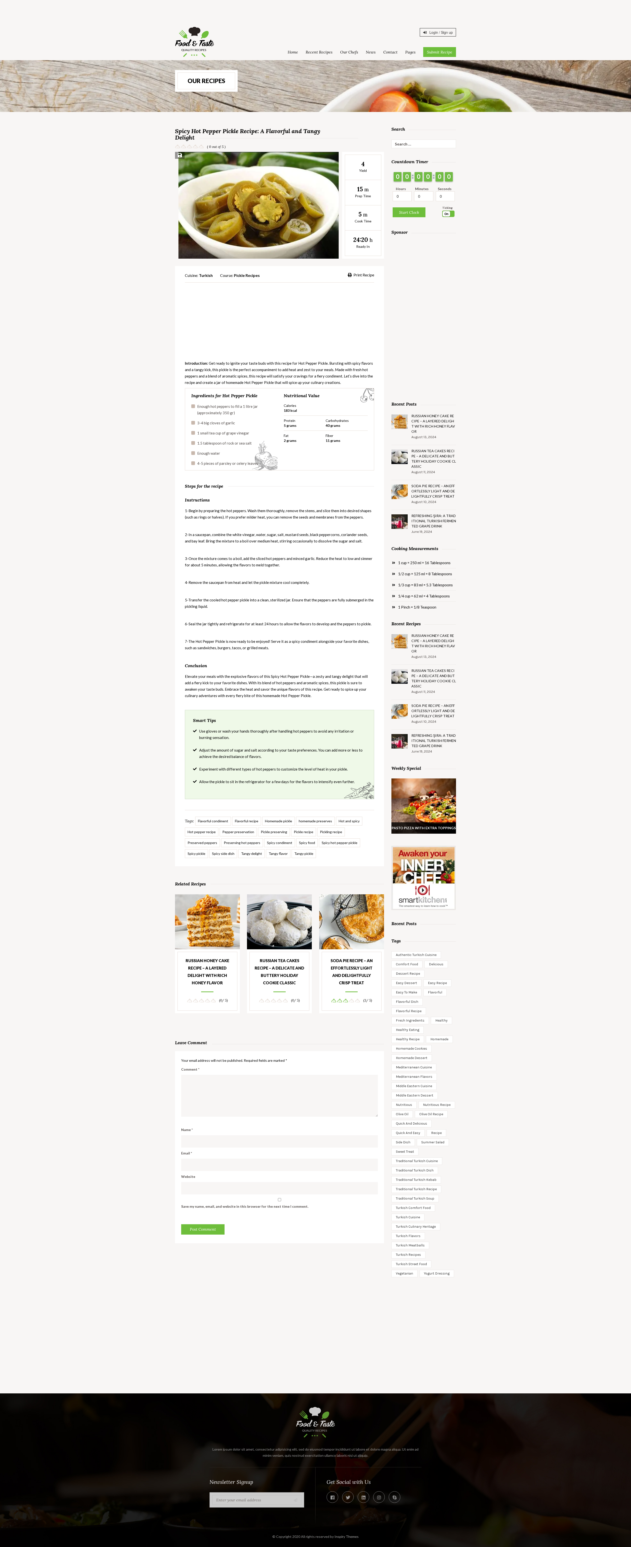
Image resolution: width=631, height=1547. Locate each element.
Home (293, 52)
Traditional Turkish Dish (415, 1170)
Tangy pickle (303, 853)
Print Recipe (363, 274)
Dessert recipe (408, 973)
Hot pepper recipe (202, 832)
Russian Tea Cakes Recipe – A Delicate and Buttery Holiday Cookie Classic (279, 971)
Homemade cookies (411, 1048)
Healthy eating (407, 1030)
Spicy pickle (196, 853)
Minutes (422, 189)
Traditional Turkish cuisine (417, 1161)
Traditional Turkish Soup (415, 1198)
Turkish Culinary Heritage (416, 1226)
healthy (441, 1020)
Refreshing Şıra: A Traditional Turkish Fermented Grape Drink (433, 521)
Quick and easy (408, 1133)
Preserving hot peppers (242, 843)
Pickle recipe (303, 832)
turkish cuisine (408, 1217)
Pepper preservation (238, 832)
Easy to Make (406, 992)
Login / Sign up (440, 32)
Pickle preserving (274, 832)
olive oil (402, 1114)
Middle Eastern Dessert (414, 1095)
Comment (190, 1069)
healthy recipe (408, 1039)
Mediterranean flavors (414, 1077)
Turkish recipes (408, 1255)
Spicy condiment (279, 843)
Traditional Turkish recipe (416, 1189)
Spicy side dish (223, 853)
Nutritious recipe (437, 1105)
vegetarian (404, 1273)
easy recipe (437, 983)
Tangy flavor (278, 853)
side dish (403, 1142)
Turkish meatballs (410, 1245)
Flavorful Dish (407, 1002)
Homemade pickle (278, 821)
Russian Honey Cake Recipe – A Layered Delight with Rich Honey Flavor (207, 971)
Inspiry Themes (346, 1536)
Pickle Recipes (247, 275)
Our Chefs (349, 52)
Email (186, 1153)
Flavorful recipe (246, 821)
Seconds (445, 189)
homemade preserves (315, 821)
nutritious (404, 1105)
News (371, 52)
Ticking (447, 208)
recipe (436, 1133)
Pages (410, 52)
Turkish (206, 275)
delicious (436, 964)
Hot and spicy (349, 821)
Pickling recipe (331, 832)
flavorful (435, 992)
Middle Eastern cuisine (414, 1086)
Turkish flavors (408, 1236)
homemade (439, 1039)
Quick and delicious (411, 1123)
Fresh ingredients (410, 1020)
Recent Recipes (319, 52)
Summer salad (432, 1142)
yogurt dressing (437, 1273)
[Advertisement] (315, 11)
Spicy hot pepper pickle (339, 843)
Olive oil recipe (431, 1114)
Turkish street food (411, 1264)
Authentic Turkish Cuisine (416, 955)
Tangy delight (251, 853)
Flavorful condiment (213, 821)
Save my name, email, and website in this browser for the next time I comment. (244, 1206)
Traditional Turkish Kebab (416, 1180)
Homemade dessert (411, 1058)
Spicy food (307, 843)
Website (188, 1176)
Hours (401, 189)
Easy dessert (406, 983)
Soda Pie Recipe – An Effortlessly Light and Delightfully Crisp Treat (352, 971)
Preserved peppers (202, 843)
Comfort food (407, 964)
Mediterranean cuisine (414, 1067)
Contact (390, 52)
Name (187, 1130)
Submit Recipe (439, 52)
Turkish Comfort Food (413, 1208)
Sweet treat (405, 1152)
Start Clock (409, 212)
